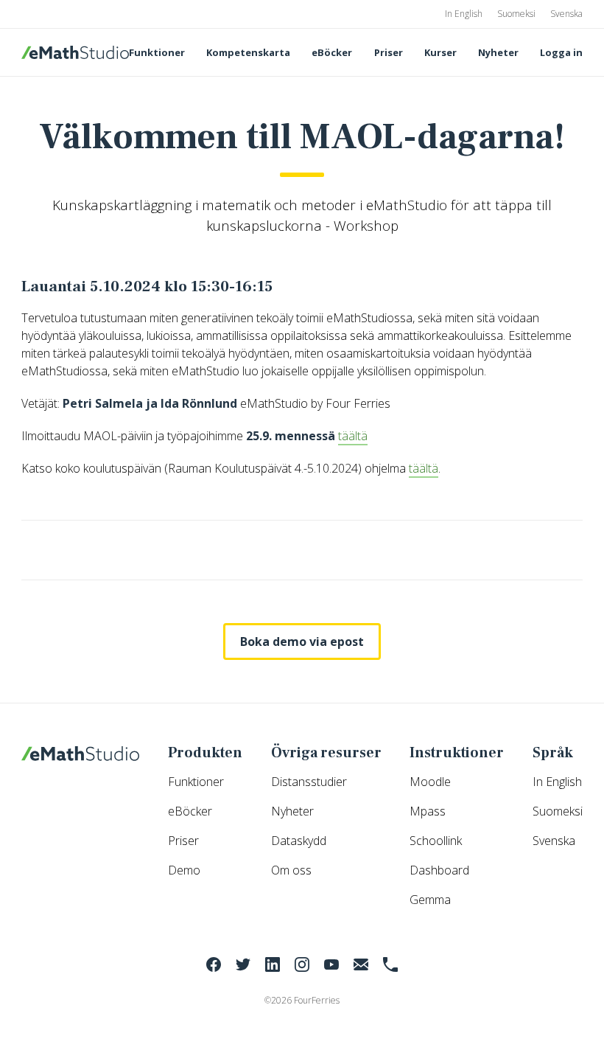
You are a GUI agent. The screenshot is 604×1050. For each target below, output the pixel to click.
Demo (184, 870)
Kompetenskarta (248, 52)
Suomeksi (516, 13)
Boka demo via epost (302, 641)
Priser (388, 52)
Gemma (430, 899)
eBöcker (332, 52)
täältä (353, 436)
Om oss (291, 870)
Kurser (440, 52)
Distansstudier (309, 781)
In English (463, 13)
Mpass (428, 811)
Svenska (566, 13)
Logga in (561, 52)
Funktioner (157, 52)
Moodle (430, 781)
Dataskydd (298, 840)
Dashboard (439, 870)
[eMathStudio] (75, 52)
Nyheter (498, 52)
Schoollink (436, 840)
